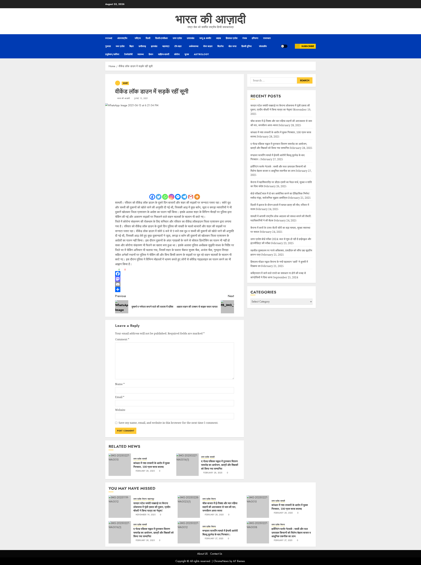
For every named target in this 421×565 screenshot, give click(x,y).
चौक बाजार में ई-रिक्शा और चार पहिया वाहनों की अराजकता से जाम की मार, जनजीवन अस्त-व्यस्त (219, 506)
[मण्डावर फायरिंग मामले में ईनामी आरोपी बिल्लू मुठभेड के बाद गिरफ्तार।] (189, 532)
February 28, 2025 (145, 471)
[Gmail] (191, 197)
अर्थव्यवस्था (193, 46)
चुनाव (187, 54)
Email (119, 397)
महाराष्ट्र (165, 46)
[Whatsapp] (165, 197)
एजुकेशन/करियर (112, 54)
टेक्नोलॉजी (128, 54)
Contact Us (216, 554)
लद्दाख (218, 38)
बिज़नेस (220, 46)
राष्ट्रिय (138, 38)
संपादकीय (263, 46)
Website (120, 410)
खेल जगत (232, 46)
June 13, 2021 (141, 98)
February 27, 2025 (214, 538)
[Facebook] (152, 197)
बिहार (131, 46)
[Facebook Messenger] (178, 197)
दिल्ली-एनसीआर (161, 38)
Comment (122, 339)
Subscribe (307, 46)
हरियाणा (255, 38)
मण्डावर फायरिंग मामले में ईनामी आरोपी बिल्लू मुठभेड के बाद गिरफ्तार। (220, 532)
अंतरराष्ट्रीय (122, 38)
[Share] (174, 289)
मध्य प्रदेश (120, 46)
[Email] (174, 284)
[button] (291, 46)
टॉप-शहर (178, 46)
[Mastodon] (174, 279)
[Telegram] (184, 197)
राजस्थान (267, 38)
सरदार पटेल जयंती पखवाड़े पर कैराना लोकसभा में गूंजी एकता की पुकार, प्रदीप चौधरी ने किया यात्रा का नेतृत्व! (151, 506)
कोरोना (177, 54)
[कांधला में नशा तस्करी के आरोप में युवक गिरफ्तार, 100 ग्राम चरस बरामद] (120, 464)
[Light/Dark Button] (284, 46)
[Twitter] (158, 197)
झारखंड (154, 46)
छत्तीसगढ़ (142, 46)
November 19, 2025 (145, 515)
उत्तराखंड (190, 38)
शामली (125, 83)
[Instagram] (171, 197)
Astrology (201, 54)
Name (120, 384)
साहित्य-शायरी (163, 54)
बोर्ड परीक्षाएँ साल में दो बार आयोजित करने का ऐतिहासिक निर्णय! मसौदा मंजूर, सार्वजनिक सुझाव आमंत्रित (280, 196)
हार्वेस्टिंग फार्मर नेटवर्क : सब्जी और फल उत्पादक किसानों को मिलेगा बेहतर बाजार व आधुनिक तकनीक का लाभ (291, 532)
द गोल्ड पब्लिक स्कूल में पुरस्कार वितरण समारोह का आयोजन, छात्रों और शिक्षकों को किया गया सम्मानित (219, 464)
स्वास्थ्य (140, 54)
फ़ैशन (151, 54)
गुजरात (108, 46)
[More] (197, 197)
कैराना (144, 499)
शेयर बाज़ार (207, 46)
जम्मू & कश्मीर (205, 38)
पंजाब (244, 38)
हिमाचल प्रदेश (231, 38)
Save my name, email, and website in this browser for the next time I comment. (168, 423)
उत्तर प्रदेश (177, 38)
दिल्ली (148, 38)
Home (108, 38)
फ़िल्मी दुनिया (246, 46)
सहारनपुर (151, 499)
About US (202, 554)
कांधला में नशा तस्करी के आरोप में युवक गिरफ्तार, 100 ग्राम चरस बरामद (151, 464)
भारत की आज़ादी (210, 19)
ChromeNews (221, 561)
